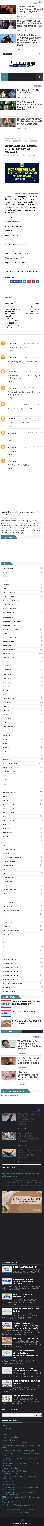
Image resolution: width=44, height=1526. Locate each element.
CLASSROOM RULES (9, 625)
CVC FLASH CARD (9, 1428)
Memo (5, 817)
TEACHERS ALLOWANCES (11, 931)
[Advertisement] (23, 298)
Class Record (8, 617)
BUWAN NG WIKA (8, 597)
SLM (4, 914)
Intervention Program (11, 768)
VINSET (5, 939)
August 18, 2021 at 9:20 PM (33, 371)
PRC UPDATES (7, 853)
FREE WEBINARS (8, 727)
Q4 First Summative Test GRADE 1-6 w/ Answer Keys (26, 1022)
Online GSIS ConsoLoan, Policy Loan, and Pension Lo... (19, 1478)
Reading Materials (9, 865)
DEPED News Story (9, 650)
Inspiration (7, 760)
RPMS (4, 869)
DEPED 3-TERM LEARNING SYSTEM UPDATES (26, 1382)
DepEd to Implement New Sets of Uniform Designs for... (20, 1464)
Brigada (5, 588)
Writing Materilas (9, 992)
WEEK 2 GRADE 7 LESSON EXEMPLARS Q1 (22, 1295)
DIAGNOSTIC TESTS (9, 658)
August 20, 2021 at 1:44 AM (33, 404)
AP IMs (5, 580)
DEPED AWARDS (8, 645)
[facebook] (39, 54)
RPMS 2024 (6, 874)
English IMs (7, 703)
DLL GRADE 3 (7, 674)
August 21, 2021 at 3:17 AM (33, 433)
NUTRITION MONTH (9, 833)
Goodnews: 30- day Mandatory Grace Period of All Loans (21, 1459)
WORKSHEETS (7, 955)
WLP (4, 951)
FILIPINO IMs (7, 719)
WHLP (4, 947)
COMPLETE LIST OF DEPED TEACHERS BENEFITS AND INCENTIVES (26, 1002)
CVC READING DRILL (10, 1474)
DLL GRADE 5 (7, 682)
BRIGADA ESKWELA (9, 593)
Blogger (27, 1512)
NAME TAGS (6, 825)
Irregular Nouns (8, 1440)
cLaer (10, 404)
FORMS (5, 723)
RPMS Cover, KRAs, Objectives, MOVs (17, 1505)
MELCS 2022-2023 (9, 808)
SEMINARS (6, 894)
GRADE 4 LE (6, 735)
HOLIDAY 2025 (7, 743)
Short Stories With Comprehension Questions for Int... (21, 1454)
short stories (8, 902)
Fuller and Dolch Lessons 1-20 (14, 1443)
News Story (7, 829)
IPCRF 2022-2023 (9, 772)
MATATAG (6, 800)
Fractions (6, 1434)
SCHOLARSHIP (7, 886)
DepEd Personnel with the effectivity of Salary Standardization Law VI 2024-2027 (25, 1354)
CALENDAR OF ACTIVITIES (11, 601)
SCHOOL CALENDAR (9, 890)
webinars (13, 139)
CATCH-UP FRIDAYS (9, 609)
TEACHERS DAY (7, 935)
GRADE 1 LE (6, 731)
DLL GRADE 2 (7, 670)
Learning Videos (8, 788)
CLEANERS (6, 633)
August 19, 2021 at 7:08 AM (33, 388)
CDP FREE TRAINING (9, 613)
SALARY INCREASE (8, 878)
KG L (4, 784)
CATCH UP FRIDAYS (9, 605)
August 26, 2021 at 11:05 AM (32, 447)
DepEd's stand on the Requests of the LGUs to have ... (21, 1446)
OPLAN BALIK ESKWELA (10, 841)
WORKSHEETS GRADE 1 (10, 959)
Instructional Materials (12, 764)
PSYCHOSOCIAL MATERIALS (12, 857)
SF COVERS (6, 898)
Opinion (5, 837)
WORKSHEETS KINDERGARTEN (12, 984)
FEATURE (5, 715)
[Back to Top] (22, 1520)
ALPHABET (6, 572)
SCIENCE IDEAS (8, 1481)
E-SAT (5, 694)
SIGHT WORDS (7, 906)
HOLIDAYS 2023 (8, 747)
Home (7, 139)
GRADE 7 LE (6, 739)
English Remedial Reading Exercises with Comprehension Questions (19, 1493)
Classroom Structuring (12, 629)
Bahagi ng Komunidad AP (23, 1395)
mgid (11, 1032)
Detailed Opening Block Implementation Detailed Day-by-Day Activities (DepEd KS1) (26, 1325)
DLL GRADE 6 (7, 686)
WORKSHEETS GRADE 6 (10, 979)
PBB (4, 845)
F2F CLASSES (7, 707)
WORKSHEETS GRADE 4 (10, 971)
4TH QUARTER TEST (9, 568)
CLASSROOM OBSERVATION (12, 621)
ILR (4, 755)
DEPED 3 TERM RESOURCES (11, 641)
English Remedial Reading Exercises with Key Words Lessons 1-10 (20, 1488)
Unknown (12, 343)
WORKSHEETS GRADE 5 (10, 975)
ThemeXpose (26, 1523)
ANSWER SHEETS (8, 576)
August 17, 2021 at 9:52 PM (33, 343)
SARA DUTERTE (7, 882)
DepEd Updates (8, 654)
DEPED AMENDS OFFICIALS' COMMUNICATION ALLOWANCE (25, 1369)
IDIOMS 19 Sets (8, 1484)
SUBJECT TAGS (7, 922)
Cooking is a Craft (10, 637)
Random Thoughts (9, 861)
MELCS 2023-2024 (9, 812)
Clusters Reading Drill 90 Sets (14, 1471)
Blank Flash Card (9, 1431)
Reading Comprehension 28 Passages (18, 1450)
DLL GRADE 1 (6, 666)
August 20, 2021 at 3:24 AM (33, 419)
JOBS (4, 776)
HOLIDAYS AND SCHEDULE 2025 (25, 1338)
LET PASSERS (7, 796)
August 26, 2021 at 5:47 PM (33, 461)
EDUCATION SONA (9, 698)
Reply (10, 351)
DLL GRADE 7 (7, 690)
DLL (4, 662)
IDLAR (4, 751)
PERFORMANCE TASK (9, 849)
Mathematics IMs (9, 804)
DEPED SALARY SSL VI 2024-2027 (25, 1011)
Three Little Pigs (8, 1502)
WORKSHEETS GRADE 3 (10, 967)
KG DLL (5, 780)
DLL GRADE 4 (7, 678)
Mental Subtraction (10, 1437)
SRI (4, 918)
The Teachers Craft (10, 1096)
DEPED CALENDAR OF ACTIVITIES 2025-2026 (26, 1310)
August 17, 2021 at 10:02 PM (33, 357)
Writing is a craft (9, 987)
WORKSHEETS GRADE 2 (10, 963)
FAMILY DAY (6, 711)
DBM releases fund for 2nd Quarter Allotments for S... (21, 1498)
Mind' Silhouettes (9, 821)
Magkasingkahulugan (11, 1468)
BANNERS (6, 584)
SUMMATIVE (7, 926)
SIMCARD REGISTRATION (11, 910)
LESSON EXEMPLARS (9, 792)
